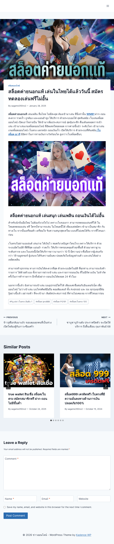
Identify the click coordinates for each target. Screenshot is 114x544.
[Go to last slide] (8, 385)
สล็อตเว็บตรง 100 (78, 301)
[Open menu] (107, 6)
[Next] (105, 385)
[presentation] (29, 370)
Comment (12, 458)
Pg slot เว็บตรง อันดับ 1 (21, 301)
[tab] (51, 420)
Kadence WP (83, 534)
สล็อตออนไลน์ (14, 86)
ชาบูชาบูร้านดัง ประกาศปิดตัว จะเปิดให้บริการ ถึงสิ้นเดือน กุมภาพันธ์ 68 (88, 322)
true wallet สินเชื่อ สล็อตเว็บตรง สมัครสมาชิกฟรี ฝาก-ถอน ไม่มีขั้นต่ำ (27, 398)
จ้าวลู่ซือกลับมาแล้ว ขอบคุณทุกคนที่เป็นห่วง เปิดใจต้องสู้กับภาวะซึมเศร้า (28, 322)
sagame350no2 (18, 106)
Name (9, 498)
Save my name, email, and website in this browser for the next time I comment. (49, 507)
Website (83, 498)
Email (46, 498)
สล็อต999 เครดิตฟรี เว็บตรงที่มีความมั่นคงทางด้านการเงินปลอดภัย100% (85, 398)
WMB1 (90, 114)
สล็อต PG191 (59, 301)
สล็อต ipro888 (43, 301)
